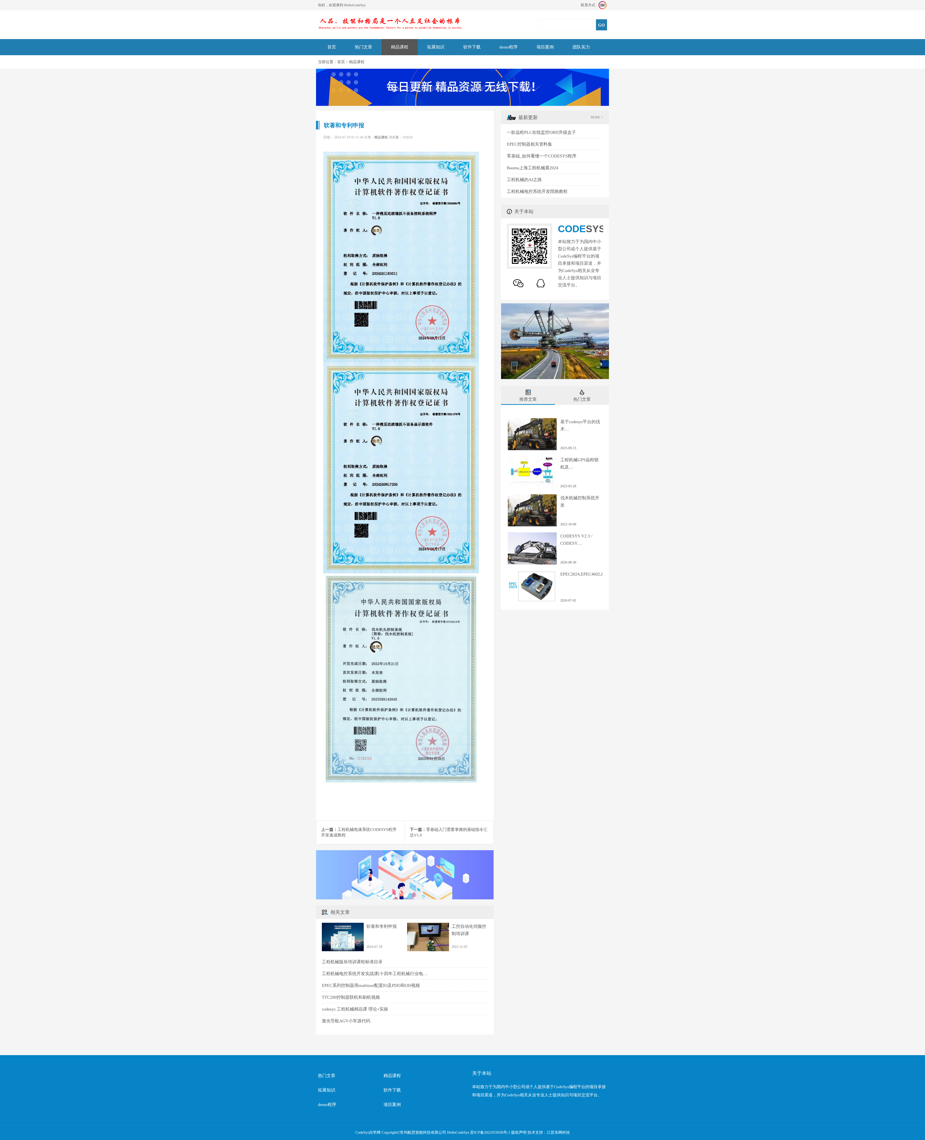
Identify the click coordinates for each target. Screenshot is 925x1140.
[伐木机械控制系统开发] (532, 496)
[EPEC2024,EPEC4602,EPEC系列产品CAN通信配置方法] (532, 572)
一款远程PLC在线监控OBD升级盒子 (541, 132)
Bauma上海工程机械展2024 (532, 167)
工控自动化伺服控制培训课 (469, 930)
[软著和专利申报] (343, 925)
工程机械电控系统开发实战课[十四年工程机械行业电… (374, 973)
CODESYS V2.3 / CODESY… (576, 540)
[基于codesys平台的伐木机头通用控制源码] (532, 420)
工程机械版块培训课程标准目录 (352, 961)
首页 (331, 47)
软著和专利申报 (381, 926)
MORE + (597, 117)
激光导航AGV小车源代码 (346, 1020)
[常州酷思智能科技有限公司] (390, 19)
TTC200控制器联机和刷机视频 (351, 997)
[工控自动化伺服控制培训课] (428, 925)
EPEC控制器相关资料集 (529, 144)
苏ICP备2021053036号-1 (490, 1132)
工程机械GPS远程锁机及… (579, 463)
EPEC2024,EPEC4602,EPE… (581, 574)
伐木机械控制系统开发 (579, 501)
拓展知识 (435, 47)
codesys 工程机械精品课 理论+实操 (355, 1009)
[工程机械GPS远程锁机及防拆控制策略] (532, 458)
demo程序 (508, 47)
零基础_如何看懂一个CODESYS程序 (541, 156)
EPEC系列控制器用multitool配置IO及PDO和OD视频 (371, 985)
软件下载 (472, 47)
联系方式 (588, 5)
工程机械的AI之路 (524, 179)
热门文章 (363, 47)
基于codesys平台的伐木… (580, 425)
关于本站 (481, 1073)
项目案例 (545, 47)
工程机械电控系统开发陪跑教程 (537, 191)
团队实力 (581, 47)
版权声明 (519, 1132)
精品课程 (399, 47)
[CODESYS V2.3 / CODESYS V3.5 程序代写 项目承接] (532, 534)
